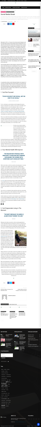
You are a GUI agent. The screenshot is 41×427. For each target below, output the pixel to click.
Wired (10, 234)
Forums (22, 0)
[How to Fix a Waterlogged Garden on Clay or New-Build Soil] (5, 309)
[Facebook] (32, 1)
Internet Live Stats (4, 236)
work (3, 405)
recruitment (6, 396)
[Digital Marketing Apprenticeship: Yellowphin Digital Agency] (3, 344)
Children (6, 371)
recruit (2, 396)
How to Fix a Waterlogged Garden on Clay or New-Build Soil (4, 314)
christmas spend (8, 374)
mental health (3, 389)
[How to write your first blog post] (3, 336)
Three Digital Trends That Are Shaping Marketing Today (36, 39)
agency (2, 369)
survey (3, 180)
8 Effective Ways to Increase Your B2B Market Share (7, 290)
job (2, 385)
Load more (34, 71)
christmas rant (3, 374)
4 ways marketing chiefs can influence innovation (36, 45)
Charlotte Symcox (4, 21)
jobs (6, 385)
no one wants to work (4, 393)
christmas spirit (3, 376)
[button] (39, 7)
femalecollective (14, 198)
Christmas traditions (4, 378)
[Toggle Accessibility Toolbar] (38, 424)
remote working (8, 400)
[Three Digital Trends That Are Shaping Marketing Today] (30, 39)
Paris (8, 393)
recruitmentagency (4, 398)
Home (3, 7)
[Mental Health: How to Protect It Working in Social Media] (16, 343)
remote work (3, 400)
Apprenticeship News (16, 7)
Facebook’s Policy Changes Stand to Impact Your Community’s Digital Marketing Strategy (22, 336)
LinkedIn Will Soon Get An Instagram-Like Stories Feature (21, 290)
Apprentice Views (8, 7)
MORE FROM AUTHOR (13, 304)
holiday (4, 383)
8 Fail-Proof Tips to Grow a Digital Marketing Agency (34, 36)
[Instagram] (34, 1)
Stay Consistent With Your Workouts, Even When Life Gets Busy (22, 314)
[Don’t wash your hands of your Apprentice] (3, 340)
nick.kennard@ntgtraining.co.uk (20, 421)
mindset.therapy (21, 198)
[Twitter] (37, 1)
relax (8, 398)
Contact (25, 0)
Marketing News (24, 7)
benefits (5, 369)
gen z (8, 381)
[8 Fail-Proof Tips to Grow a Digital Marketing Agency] (34, 33)
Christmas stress (8, 376)
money (7, 389)
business (8, 369)
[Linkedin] (36, 1)
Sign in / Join (18, 0)
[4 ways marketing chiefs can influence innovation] (30, 45)
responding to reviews (4, 402)
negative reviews (3, 391)
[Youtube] (39, 1)
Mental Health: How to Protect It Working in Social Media (22, 342)
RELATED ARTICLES (4, 304)
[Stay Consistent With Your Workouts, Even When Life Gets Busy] (23, 309)
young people (3, 407)
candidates (2, 371)
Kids (8, 386)
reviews (9, 402)
